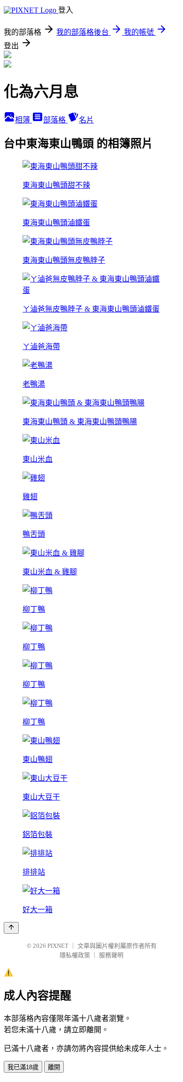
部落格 (55, 120)
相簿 (23, 120)
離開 (54, 1067)
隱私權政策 (75, 955)
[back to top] (11, 928)
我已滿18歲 (23, 1067)
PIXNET (58, 945)
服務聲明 (111, 955)
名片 (86, 120)
